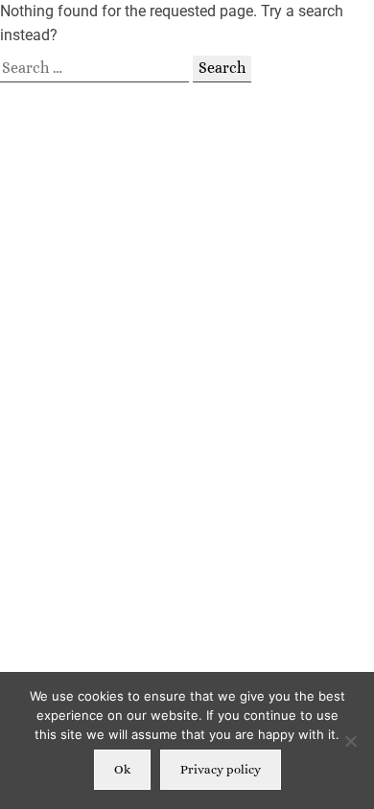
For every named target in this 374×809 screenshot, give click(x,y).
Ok (122, 769)
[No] (350, 741)
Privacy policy (220, 769)
